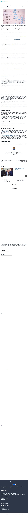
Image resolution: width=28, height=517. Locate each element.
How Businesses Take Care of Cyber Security (6, 160)
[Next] (26, 176)
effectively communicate (4, 131)
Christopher (3, 7)
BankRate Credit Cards (4, 503)
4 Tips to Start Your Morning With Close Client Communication (7, 179)
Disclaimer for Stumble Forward (5, 509)
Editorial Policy (3, 510)
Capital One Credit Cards (4, 498)
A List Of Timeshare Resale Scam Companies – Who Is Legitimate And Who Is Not (13, 494)
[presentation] (7, 172)
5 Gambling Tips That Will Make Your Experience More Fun (21, 160)
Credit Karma (3, 499)
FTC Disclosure (3, 508)
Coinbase (2, 500)
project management (17, 39)
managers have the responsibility (8, 135)
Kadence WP (21, 514)
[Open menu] (27, 1)
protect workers (12, 44)
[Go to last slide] (2, 176)
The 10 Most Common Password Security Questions (8, 493)
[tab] (12, 184)
